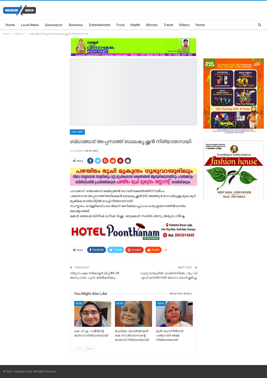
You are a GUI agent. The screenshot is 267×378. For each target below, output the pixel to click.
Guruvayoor (54, 25)
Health (135, 25)
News (79, 303)
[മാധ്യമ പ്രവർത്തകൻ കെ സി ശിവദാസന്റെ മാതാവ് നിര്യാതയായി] (133, 314)
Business (76, 25)
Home (10, 25)
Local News (30, 25)
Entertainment (99, 25)
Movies (151, 25)
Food (120, 25)
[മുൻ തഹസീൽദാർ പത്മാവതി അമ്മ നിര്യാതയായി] (174, 314)
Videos (184, 25)
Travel (168, 25)
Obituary (77, 131)
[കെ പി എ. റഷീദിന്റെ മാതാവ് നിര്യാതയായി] (92, 314)
